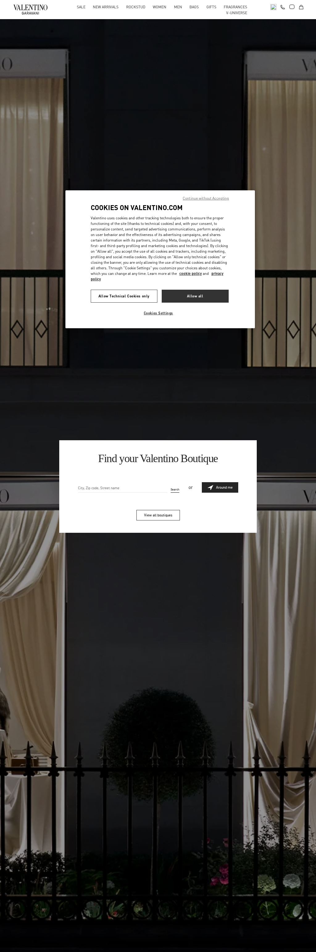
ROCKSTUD (135, 7)
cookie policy (190, 273)
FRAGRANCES (235, 7)
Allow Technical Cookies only (124, 296)
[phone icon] (283, 6)
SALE (81, 7)
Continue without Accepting (206, 198)
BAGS (194, 7)
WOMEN (159, 7)
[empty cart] (301, 6)
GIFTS (211, 7)
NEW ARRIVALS (105, 7)
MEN (178, 7)
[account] (291, 7)
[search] (273, 6)
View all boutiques (158, 515)
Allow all (195, 296)
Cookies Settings (158, 313)
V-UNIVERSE (236, 12)
